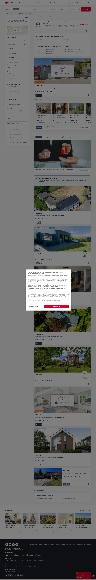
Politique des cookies (53, 286)
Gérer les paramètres (33, 306)
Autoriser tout (56, 306)
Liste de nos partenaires (33, 301)
